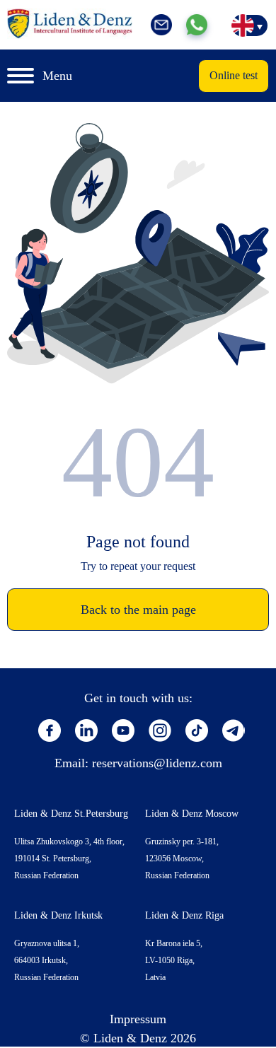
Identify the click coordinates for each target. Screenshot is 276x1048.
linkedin (86, 730)
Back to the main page (138, 609)
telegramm (233, 730)
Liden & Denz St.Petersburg (71, 813)
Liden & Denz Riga (184, 915)
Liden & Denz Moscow (191, 813)
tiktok (196, 730)
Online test (233, 75)
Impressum (138, 1019)
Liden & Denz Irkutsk (58, 915)
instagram (160, 730)
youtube (123, 730)
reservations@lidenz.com (157, 763)
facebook (49, 730)
